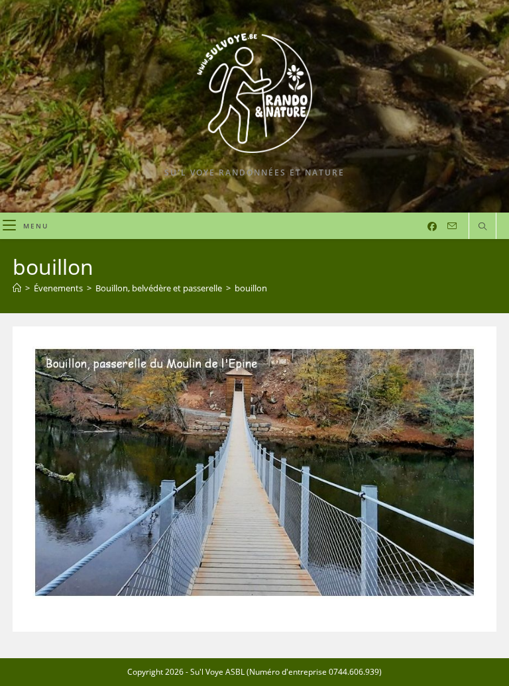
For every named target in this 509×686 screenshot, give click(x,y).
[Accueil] (17, 288)
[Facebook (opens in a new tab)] (432, 226)
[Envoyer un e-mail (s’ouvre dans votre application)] (452, 226)
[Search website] (482, 227)
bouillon (251, 288)
